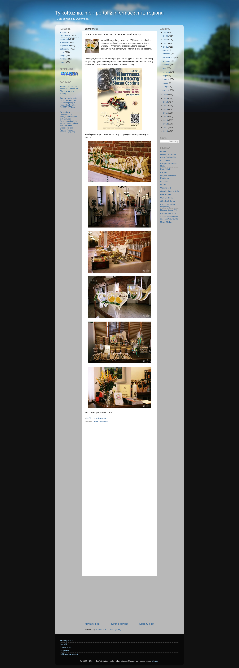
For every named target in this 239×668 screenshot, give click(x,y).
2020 (165, 95)
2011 (165, 127)
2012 (165, 124)
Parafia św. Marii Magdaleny (167, 205)
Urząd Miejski (166, 222)
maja (165, 76)
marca (166, 83)
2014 (165, 116)
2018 (165, 102)
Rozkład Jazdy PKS (168, 213)
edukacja (64, 42)
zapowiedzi (104, 421)
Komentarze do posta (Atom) (108, 629)
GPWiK (163, 151)
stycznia (166, 90)
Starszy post (146, 623)
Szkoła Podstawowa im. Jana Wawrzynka (169, 218)
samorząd (64, 39)
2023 (165, 40)
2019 (165, 98)
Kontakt (63, 644)
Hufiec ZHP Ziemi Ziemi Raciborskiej (168, 156)
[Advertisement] (119, 599)
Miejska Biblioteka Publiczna (168, 177)
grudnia (166, 50)
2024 (165, 36)
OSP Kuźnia (165, 194)
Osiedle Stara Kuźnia (169, 191)
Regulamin (64, 651)
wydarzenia (65, 36)
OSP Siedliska (166, 198)
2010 (165, 131)
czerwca (166, 72)
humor (63, 62)
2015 (165, 113)
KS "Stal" (164, 172)
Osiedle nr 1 (165, 188)
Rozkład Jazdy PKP (168, 210)
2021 (165, 47)
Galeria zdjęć (66, 647)
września (167, 61)
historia (63, 59)
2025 (165, 32)
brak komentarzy (101, 418)
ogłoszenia (64, 49)
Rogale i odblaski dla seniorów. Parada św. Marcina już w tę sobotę (69, 89)
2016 (165, 109)
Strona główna (119, 623)
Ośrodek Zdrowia (167, 201)
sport (62, 52)
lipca (165, 68)
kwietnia (166, 79)
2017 (165, 106)
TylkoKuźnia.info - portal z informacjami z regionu (109, 13)
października (168, 57)
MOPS (163, 185)
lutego (165, 86)
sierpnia (166, 65)
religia (95, 421)
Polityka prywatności (69, 654)
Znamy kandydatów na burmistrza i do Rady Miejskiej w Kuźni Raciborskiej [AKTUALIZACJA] (68, 102)
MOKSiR (164, 181)
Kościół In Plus (166, 169)
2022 (165, 43)
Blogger (155, 661)
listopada (167, 54)
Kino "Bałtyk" (165, 160)
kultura (63, 32)
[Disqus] (119, 461)
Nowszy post (92, 623)
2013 (165, 120)
